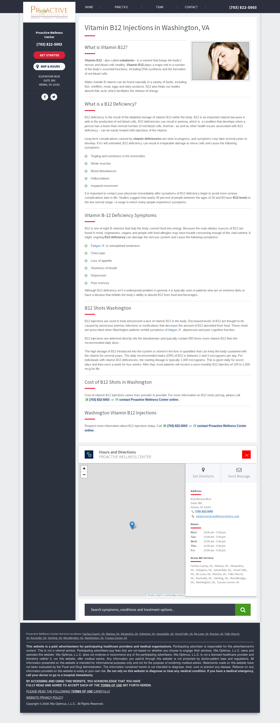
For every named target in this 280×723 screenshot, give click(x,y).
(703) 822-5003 (243, 7)
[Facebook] (45, 96)
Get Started (49, 55)
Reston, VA (216, 634)
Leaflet (151, 595)
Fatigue (96, 245)
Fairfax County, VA (94, 634)
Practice (121, 7)
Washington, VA (94, 638)
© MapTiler (159, 595)
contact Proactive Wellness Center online (148, 399)
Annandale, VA (165, 634)
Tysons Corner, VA (116, 638)
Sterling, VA (55, 638)
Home (89, 7)
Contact (191, 7)
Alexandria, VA (129, 634)
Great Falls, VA (184, 634)
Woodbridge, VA (73, 638)
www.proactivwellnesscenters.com (217, 516)
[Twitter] (54, 96)
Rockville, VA (38, 638)
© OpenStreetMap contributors (174, 595)
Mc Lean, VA (201, 634)
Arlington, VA (147, 634)
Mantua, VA (112, 634)
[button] (132, 525)
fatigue (172, 330)
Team (159, 7)
